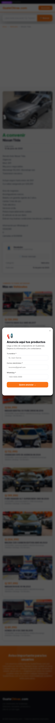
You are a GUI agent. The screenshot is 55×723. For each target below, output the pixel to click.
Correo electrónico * (15, 363)
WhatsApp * (11, 373)
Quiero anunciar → (27, 385)
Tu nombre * (11, 354)
